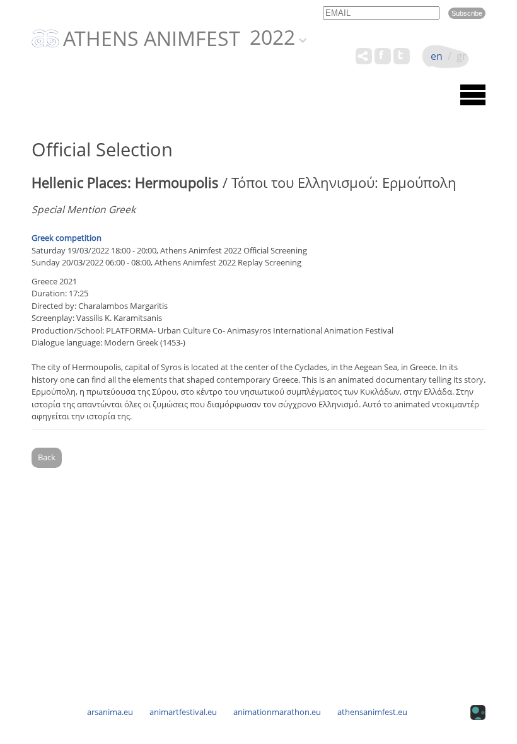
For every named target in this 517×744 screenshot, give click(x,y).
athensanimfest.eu (372, 712)
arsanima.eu (110, 712)
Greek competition (67, 237)
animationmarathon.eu (277, 712)
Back (46, 457)
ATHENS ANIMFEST (151, 39)
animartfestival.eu (183, 712)
